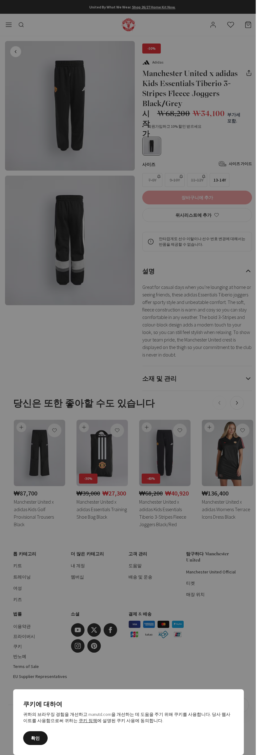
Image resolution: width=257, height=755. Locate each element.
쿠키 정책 (88, 720)
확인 (35, 738)
